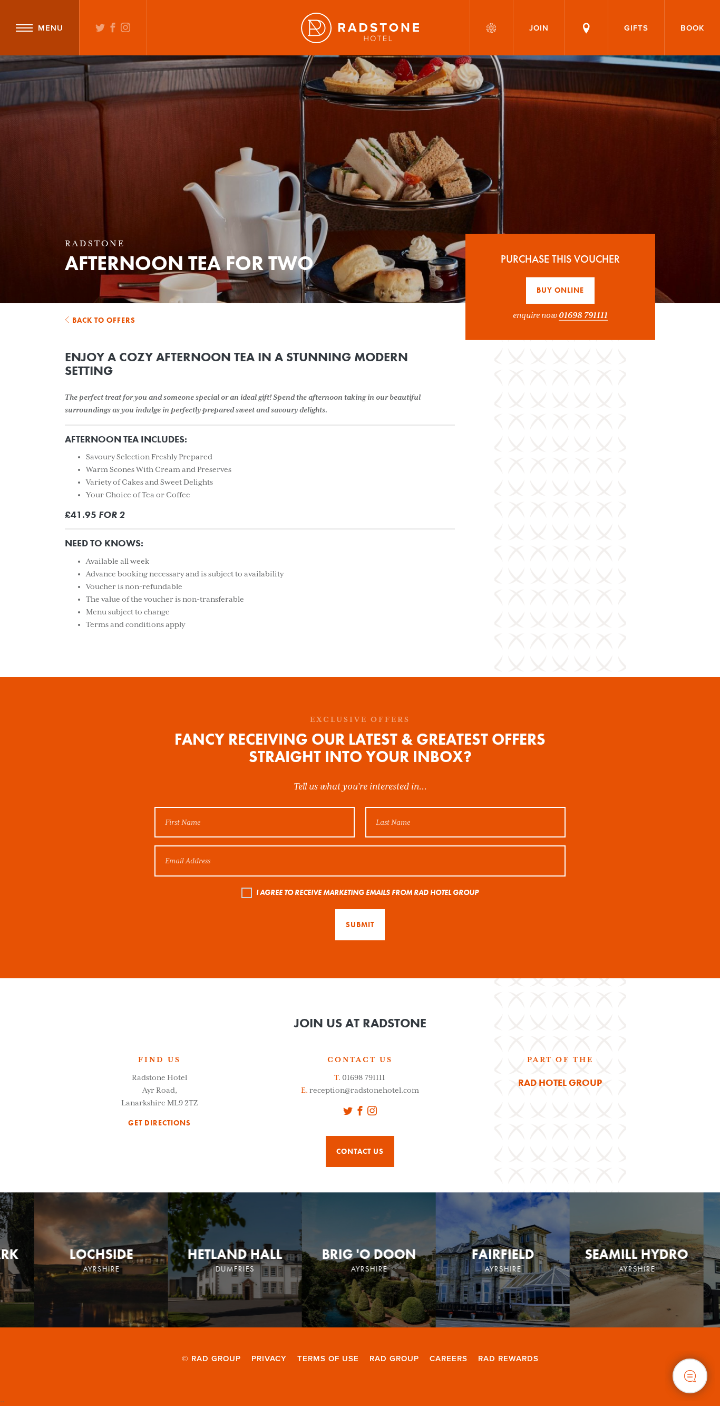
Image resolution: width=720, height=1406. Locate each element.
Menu (50, 28)
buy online (560, 290)
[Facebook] (113, 28)
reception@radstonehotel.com (364, 1090)
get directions (159, 1123)
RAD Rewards (508, 1358)
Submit (360, 924)
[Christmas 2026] (491, 27)
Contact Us (360, 1151)
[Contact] (586, 27)
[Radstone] (360, 28)
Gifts (636, 28)
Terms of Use (328, 1358)
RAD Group (394, 1358)
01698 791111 (583, 315)
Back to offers (103, 320)
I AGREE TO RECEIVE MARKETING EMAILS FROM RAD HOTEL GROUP (367, 892)
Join (539, 28)
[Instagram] (126, 28)
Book (692, 28)
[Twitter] (100, 28)
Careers (449, 1358)
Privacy (269, 1358)
